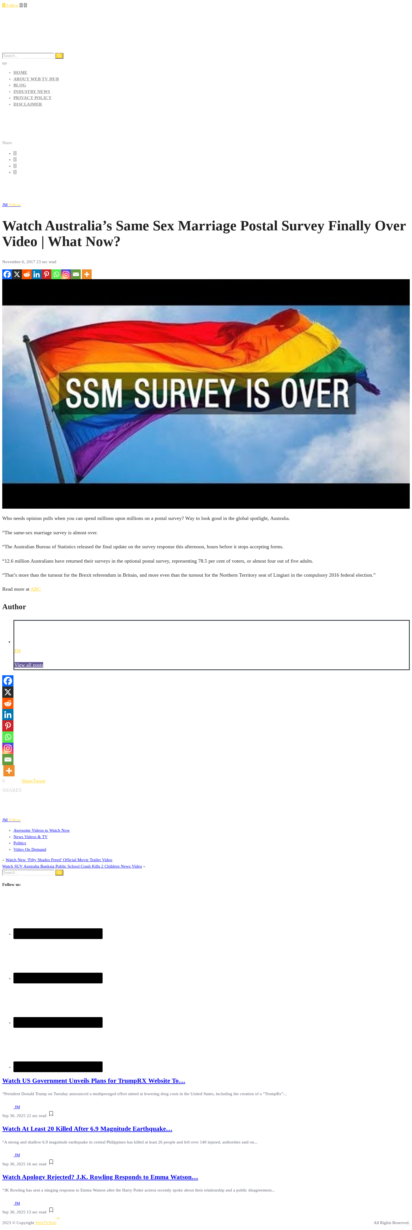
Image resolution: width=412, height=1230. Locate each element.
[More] (87, 274)
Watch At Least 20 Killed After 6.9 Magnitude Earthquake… (87, 1128)
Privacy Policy (32, 98)
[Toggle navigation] (4, 63)
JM (11, 205)
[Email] (76, 274)
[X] (17, 274)
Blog (19, 85)
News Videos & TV (30, 837)
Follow (11, 5)
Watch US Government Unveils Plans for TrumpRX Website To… (93, 1080)
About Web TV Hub (36, 79)
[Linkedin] (36, 274)
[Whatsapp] (56, 274)
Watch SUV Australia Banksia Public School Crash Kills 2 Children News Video (72, 866)
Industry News (31, 91)
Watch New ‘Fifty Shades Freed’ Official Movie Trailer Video (59, 860)
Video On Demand (29, 849)
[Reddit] (27, 274)
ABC (36, 589)
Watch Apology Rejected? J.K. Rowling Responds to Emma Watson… (100, 1177)
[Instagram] (66, 274)
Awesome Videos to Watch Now (41, 830)
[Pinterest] (46, 274)
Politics (19, 843)
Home (20, 72)
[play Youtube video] (206, 394)
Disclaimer (27, 104)
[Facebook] (7, 274)
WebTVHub (45, 1222)
